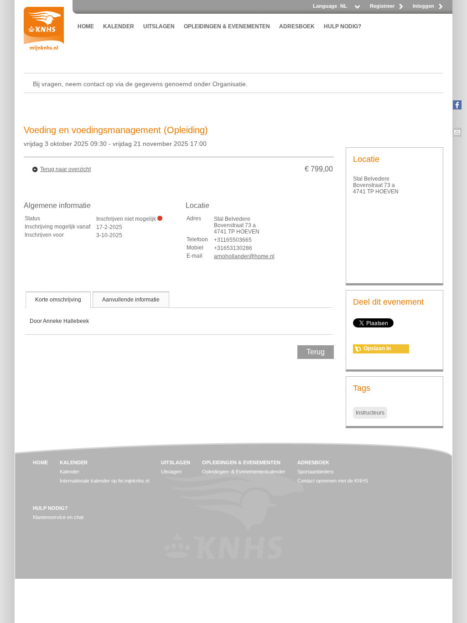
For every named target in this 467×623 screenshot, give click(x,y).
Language (325, 6)
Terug (315, 352)
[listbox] (349, 8)
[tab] (58, 299)
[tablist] (179, 313)
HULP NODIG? (342, 26)
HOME (86, 26)
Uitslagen (171, 471)
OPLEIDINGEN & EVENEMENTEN (227, 26)
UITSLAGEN (159, 26)
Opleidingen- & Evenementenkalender (243, 471)
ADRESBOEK (297, 26)
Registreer (382, 6)
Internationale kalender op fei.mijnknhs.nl (104, 480)
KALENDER (118, 26)
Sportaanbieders (315, 471)
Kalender (69, 471)
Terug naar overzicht (65, 169)
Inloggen (423, 6)
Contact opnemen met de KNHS (332, 480)
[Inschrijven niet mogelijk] (159, 218)
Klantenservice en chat (58, 517)
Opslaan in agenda (377, 349)
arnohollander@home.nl (244, 256)
